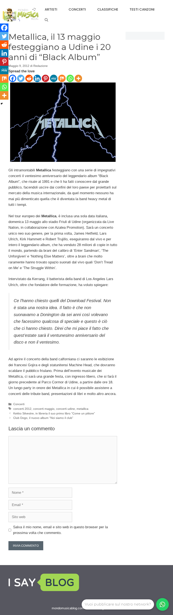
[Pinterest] (45, 78)
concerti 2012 (22, 408)
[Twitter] (20, 78)
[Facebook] (12, 78)
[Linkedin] (37, 78)
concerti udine (65, 408)
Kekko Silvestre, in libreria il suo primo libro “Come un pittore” (54, 413)
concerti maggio (43, 408)
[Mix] (62, 78)
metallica (82, 408)
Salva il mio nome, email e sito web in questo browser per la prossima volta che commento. (60, 530)
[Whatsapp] (70, 78)
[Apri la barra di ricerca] (46, 20)
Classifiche (107, 9)
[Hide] (1, 103)
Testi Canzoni (142, 9)
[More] (78, 78)
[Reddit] (29, 78)
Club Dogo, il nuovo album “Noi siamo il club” (43, 418)
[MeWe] (53, 78)
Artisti (51, 9)
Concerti (77, 9)
